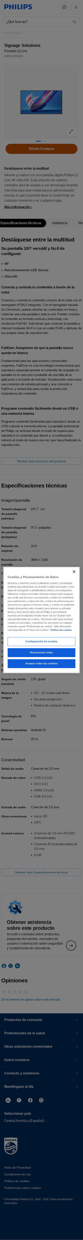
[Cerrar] (74, 571)
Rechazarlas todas (41, 652)
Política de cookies (61, 630)
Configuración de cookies (41, 641)
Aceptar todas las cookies (41, 663)
